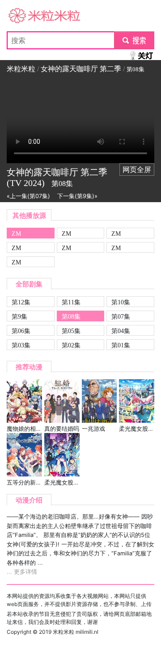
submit (134, 40)
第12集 (21, 302)
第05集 (71, 330)
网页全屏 (137, 169)
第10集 (120, 302)
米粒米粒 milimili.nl (75, 631)
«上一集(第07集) (28, 196)
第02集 (71, 345)
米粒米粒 (21, 16)
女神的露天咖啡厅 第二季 (81, 69)
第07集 (120, 316)
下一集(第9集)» (77, 196)
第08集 (71, 316)
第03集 (21, 345)
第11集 (71, 302)
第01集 (120, 345)
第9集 (19, 316)
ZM (16, 233)
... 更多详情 (22, 571)
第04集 (120, 330)
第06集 (21, 330)
